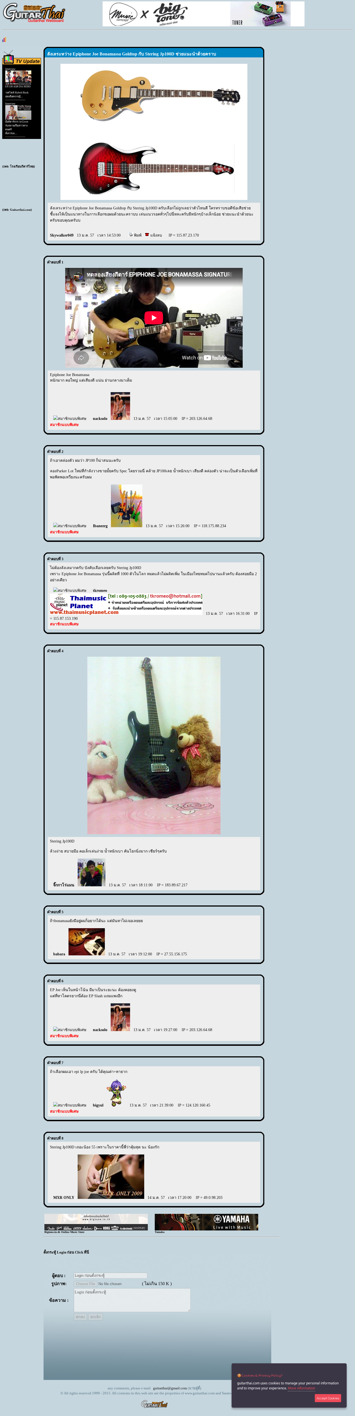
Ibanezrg (100, 526)
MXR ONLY (63, 1198)
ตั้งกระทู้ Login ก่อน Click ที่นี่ (66, 1252)
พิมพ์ (137, 235)
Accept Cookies (328, 1398)
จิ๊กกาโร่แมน (63, 885)
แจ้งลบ (155, 235)
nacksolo (100, 419)
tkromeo (100, 590)
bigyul (98, 1105)
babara (59, 954)
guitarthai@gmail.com (170, 1388)
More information (301, 1388)
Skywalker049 (61, 235)
